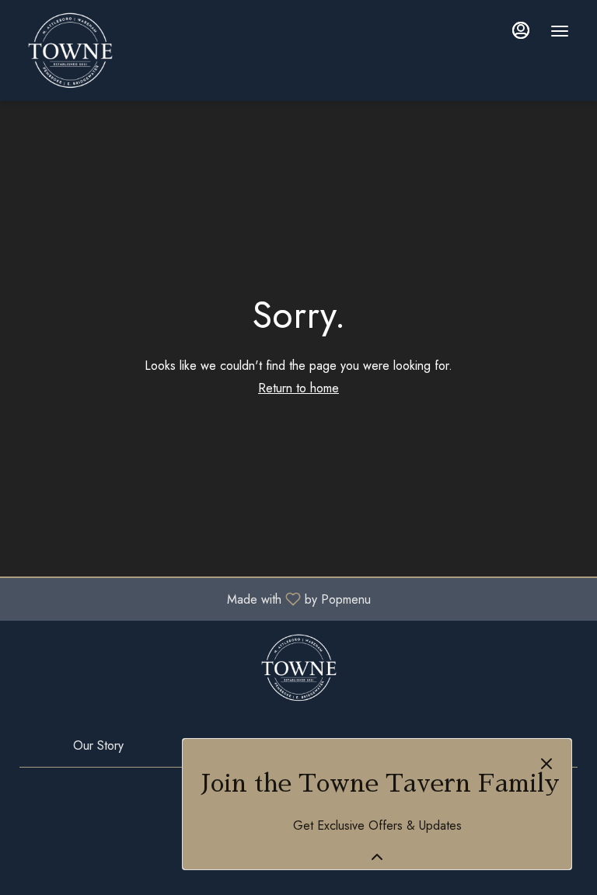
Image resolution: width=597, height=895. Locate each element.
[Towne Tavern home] (144, 50)
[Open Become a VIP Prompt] (377, 857)
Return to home (298, 388)
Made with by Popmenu (191, 598)
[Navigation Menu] (560, 31)
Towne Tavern (299, 667)
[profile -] (520, 30)
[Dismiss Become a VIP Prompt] (546, 763)
